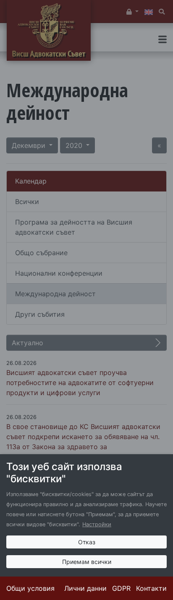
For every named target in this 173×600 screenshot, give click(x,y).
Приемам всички (86, 561)
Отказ (86, 542)
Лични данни (85, 588)
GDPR (121, 588)
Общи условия (30, 588)
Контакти (151, 588)
